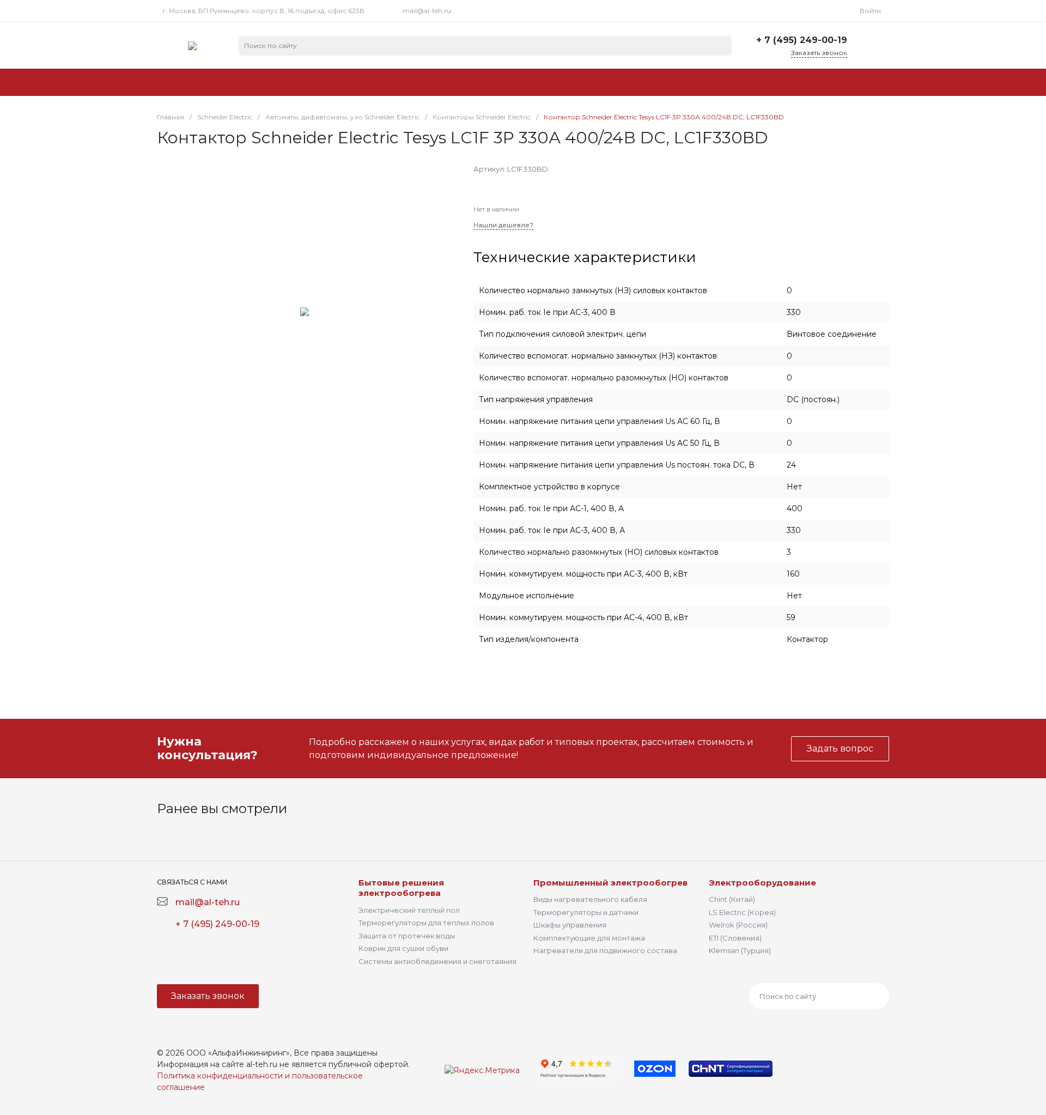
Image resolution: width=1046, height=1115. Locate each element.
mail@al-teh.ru (427, 11)
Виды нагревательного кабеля (590, 899)
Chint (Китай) (732, 899)
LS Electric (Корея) (742, 912)
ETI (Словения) (735, 938)
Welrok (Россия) (738, 924)
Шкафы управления (569, 924)
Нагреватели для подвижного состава (605, 950)
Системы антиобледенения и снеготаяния (437, 961)
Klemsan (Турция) (740, 950)
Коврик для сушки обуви (403, 948)
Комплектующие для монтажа (589, 938)
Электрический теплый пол (409, 910)
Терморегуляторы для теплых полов (426, 922)
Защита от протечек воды (406, 935)
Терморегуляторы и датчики (585, 912)
